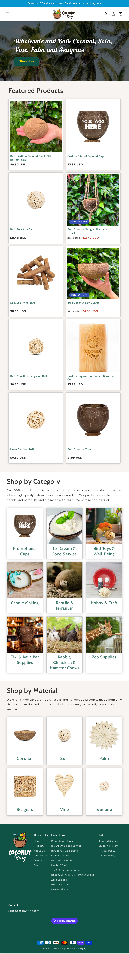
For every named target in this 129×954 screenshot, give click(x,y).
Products (39, 846)
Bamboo (104, 809)
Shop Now (26, 61)
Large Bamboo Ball (22, 449)
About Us (39, 850)
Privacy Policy (107, 850)
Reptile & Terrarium (64, 605)
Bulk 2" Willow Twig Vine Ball (28, 376)
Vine (64, 809)
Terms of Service (108, 841)
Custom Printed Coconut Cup (85, 156)
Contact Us (40, 855)
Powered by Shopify (76, 949)
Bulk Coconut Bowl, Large (83, 302)
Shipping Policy (108, 846)
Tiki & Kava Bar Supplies (25, 659)
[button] (7, 14)
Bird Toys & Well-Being (104, 551)
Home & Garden (60, 884)
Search (38, 860)
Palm (104, 758)
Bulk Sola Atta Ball (21, 229)
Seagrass (25, 809)
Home (37, 841)
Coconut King (58, 949)
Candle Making (25, 602)
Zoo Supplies (104, 656)
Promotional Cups (25, 551)
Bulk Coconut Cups (79, 449)
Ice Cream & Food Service (64, 551)
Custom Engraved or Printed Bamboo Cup (90, 377)
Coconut (25, 758)
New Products (59, 889)
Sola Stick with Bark (22, 302)
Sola (64, 758)
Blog (36, 865)
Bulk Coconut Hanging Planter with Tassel (89, 231)
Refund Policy (107, 855)
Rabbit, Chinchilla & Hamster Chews (64, 662)
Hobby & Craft (104, 602)
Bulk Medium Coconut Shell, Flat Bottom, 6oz (30, 157)
